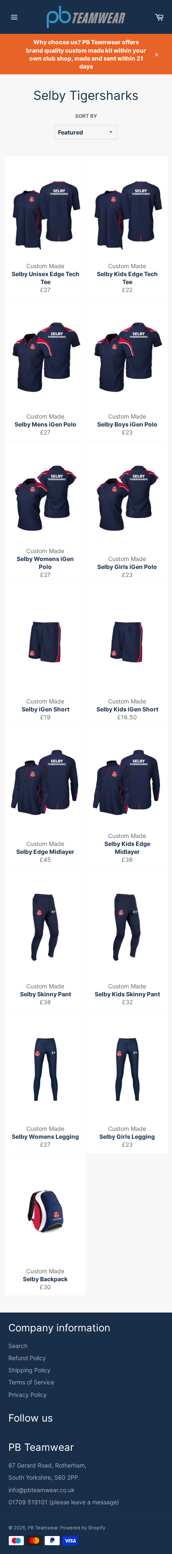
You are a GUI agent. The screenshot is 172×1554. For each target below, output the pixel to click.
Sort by (86, 116)
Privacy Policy (27, 1394)
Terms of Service (31, 1382)
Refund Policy (27, 1357)
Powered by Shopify (82, 1528)
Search (18, 1345)
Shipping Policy (29, 1370)
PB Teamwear (43, 1528)
